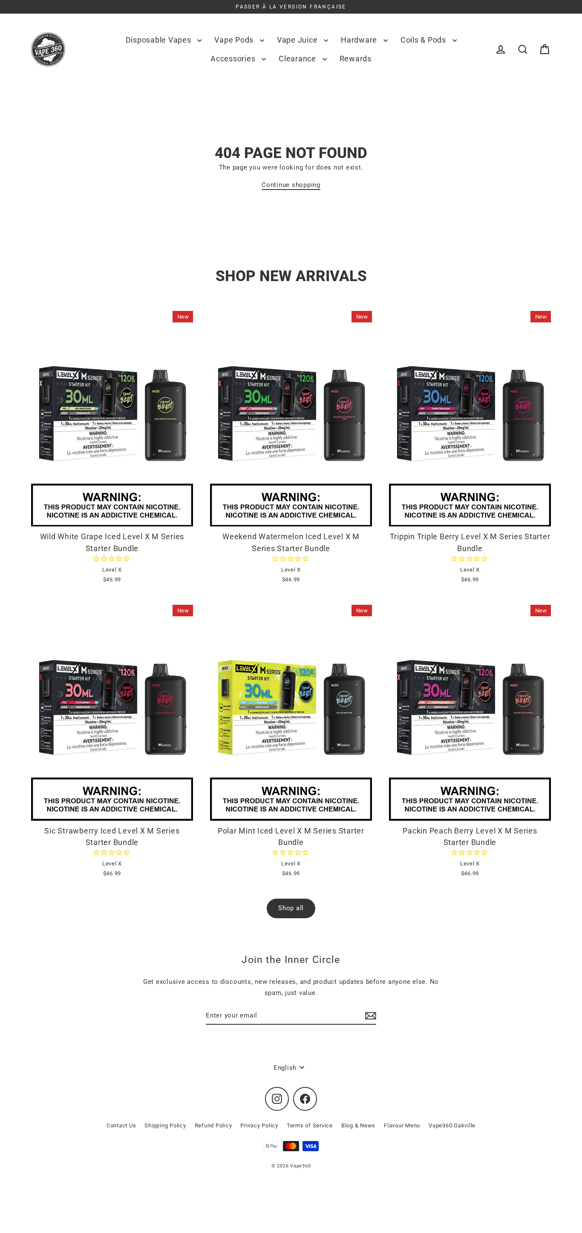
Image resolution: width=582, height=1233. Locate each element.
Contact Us (121, 1125)
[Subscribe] (369, 1016)
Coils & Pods (424, 39)
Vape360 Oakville (452, 1125)
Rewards (356, 58)
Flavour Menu (402, 1125)
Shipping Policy (165, 1125)
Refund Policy (213, 1125)
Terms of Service (310, 1125)
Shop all (291, 908)
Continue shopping (291, 185)
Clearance (298, 58)
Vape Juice (298, 39)
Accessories (233, 58)
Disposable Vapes (159, 39)
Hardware (360, 39)
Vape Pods (235, 39)
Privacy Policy (259, 1125)
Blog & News (358, 1125)
